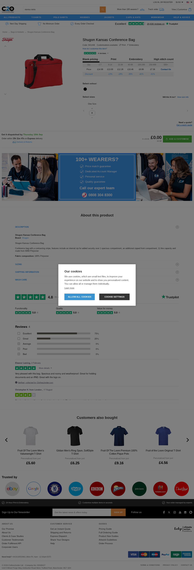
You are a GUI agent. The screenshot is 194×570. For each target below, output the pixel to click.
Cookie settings (114, 297)
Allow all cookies (79, 297)
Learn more (69, 288)
